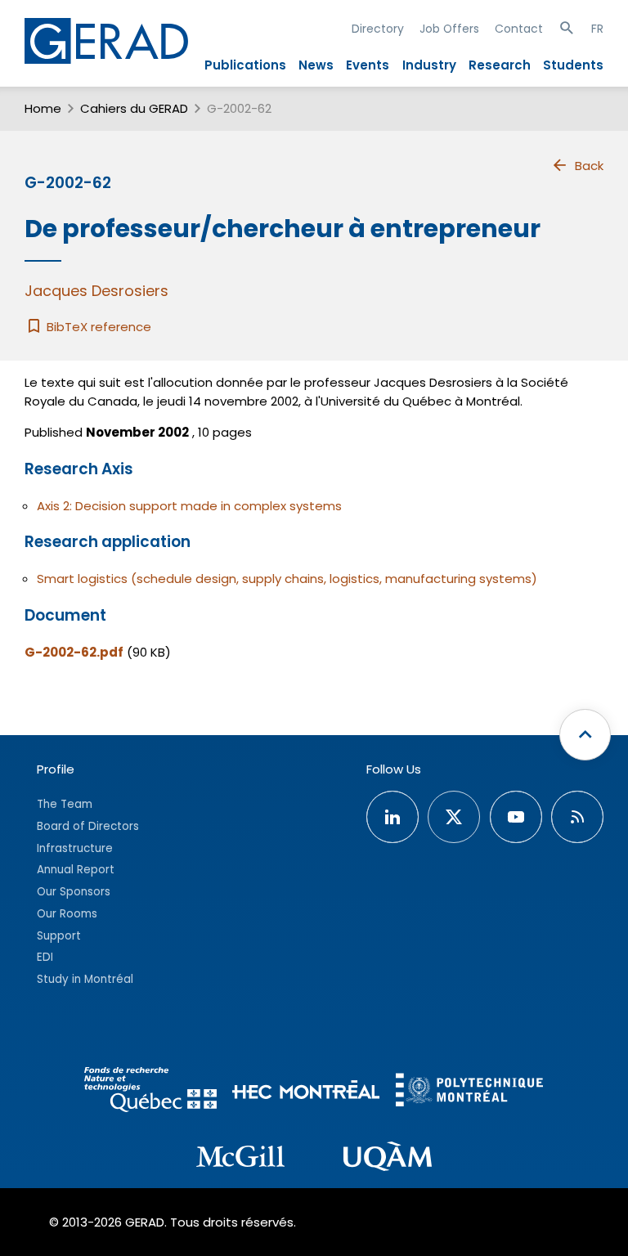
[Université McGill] (240, 1158)
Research (500, 65)
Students (573, 65)
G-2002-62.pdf (74, 652)
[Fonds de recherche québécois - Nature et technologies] (150, 1092)
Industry (429, 65)
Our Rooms (67, 914)
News (316, 65)
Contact (519, 28)
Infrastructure (75, 848)
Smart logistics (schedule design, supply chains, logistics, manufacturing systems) (287, 578)
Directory (378, 28)
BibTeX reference (97, 326)
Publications (245, 65)
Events (367, 65)
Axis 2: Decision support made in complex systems (189, 505)
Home (43, 108)
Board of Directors (88, 826)
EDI (45, 957)
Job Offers (449, 28)
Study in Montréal (85, 979)
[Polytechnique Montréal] (469, 1092)
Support (59, 936)
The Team (64, 804)
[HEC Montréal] (306, 1092)
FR (597, 28)
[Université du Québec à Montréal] (387, 1158)
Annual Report (75, 869)
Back (589, 165)
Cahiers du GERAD (134, 108)
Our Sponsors (73, 891)
